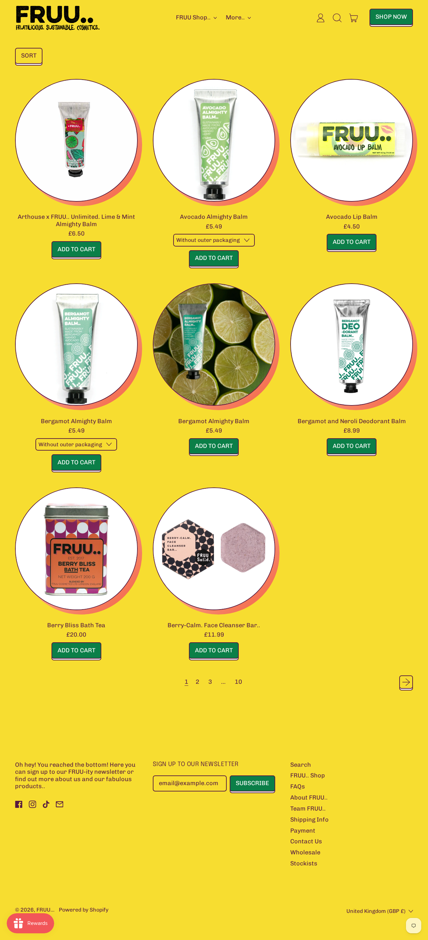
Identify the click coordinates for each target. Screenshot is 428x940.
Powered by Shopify (83, 910)
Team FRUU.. (308, 808)
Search (300, 764)
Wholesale (305, 852)
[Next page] (406, 682)
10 (238, 681)
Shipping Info (309, 819)
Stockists (303, 863)
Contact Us (306, 841)
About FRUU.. (309, 797)
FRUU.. (44, 910)
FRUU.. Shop (307, 775)
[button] (337, 18)
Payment (302, 830)
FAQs (297, 786)
